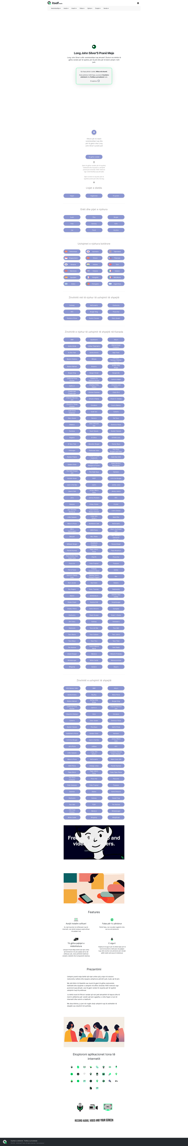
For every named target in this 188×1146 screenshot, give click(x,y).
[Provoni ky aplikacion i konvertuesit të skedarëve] (94, 842)
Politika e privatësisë (97, 77)
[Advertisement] (94, 26)
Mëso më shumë (101, 71)
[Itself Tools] (94, 1113)
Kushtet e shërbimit (17, 1141)
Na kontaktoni (40, 1143)
